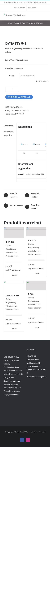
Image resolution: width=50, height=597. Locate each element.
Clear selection (42, 81)
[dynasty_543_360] (25, 33)
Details (14, 275)
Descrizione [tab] (8, 126)
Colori (11, 76)
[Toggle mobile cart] (41, 16)
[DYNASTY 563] (14, 286)
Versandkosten (22, 60)
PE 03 (30, 294)
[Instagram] (7, 404)
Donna (16, 110)
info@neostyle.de (40, 2)
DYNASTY (24, 110)
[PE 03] (36, 285)
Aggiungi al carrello (19, 97)
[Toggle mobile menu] (45, 16)
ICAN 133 (10, 242)
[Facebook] (4, 404)
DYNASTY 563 (12, 296)
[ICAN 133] (14, 232)
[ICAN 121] (36, 231)
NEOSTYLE (24, 432)
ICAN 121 (32, 241)
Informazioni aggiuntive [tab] (8, 133)
